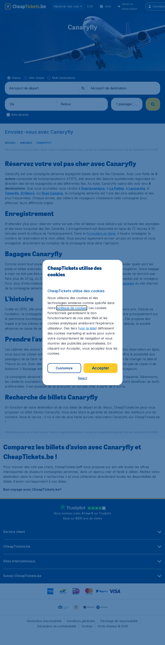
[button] (82, 378)
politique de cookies (72, 308)
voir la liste (87, 328)
